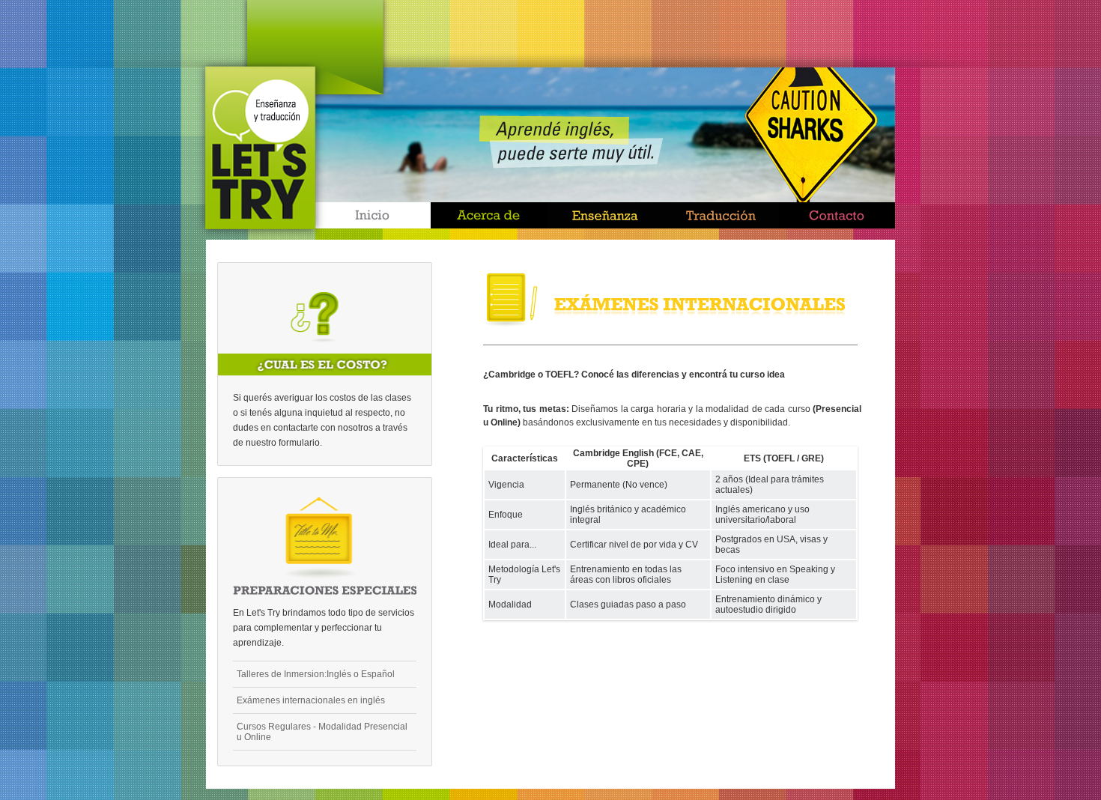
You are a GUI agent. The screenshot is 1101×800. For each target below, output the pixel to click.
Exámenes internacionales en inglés (311, 700)
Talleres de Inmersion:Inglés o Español (316, 674)
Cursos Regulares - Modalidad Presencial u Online (322, 731)
